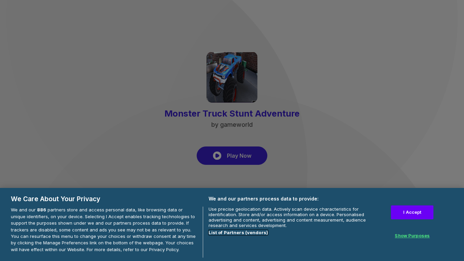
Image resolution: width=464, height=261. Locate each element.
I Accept (412, 212)
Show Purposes (412, 236)
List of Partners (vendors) (238, 232)
